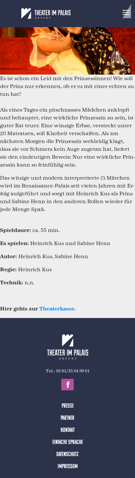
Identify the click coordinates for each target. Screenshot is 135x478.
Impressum (68, 467)
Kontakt (68, 431)
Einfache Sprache (67, 443)
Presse (68, 406)
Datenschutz (67, 455)
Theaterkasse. (57, 309)
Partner (67, 418)
